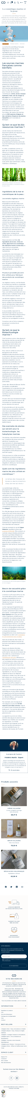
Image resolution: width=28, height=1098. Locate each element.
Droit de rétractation (6, 1014)
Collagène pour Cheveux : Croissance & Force (13, 1044)
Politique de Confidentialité (8, 1016)
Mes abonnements (6, 1062)
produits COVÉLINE (8, 531)
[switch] (3, 1096)
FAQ (2, 1018)
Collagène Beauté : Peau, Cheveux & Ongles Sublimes (12, 1031)
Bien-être (5, 43)
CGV (2, 1012)
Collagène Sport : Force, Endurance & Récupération (11, 1037)
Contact (3, 1020)
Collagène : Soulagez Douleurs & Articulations (13, 1034)
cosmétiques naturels (9, 657)
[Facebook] (11, 1078)
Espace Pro (4, 1056)
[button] (18, 2)
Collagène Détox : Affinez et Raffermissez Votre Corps (14, 1047)
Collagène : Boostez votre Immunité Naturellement (10, 1041)
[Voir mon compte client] (15, 3)
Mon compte (4, 1060)
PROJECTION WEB (14, 1088)
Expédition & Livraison (7, 1010)
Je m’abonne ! (14, 966)
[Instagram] (17, 1078)
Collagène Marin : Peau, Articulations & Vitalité (13, 1028)
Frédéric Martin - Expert (14, 757)
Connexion (4, 1058)
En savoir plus (14, 770)
